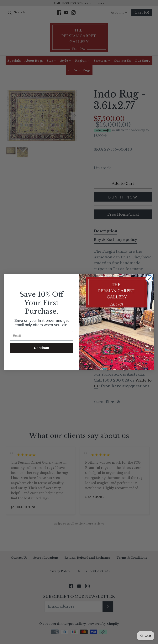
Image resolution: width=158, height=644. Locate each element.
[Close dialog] (149, 278)
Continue (41, 348)
